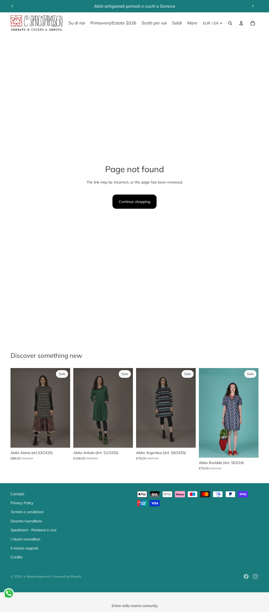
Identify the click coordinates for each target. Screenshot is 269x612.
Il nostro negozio (24, 548)
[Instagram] (255, 576)
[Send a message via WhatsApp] (9, 593)
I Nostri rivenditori (25, 539)
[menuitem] (192, 23)
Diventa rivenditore (26, 521)
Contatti (17, 494)
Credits (17, 557)
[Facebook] (246, 576)
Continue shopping (134, 201)
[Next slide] (252, 6)
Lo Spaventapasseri (36, 576)
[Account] (241, 23)
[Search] (230, 23)
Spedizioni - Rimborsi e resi (33, 530)
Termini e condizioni (27, 511)
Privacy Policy (22, 503)
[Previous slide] (12, 6)
